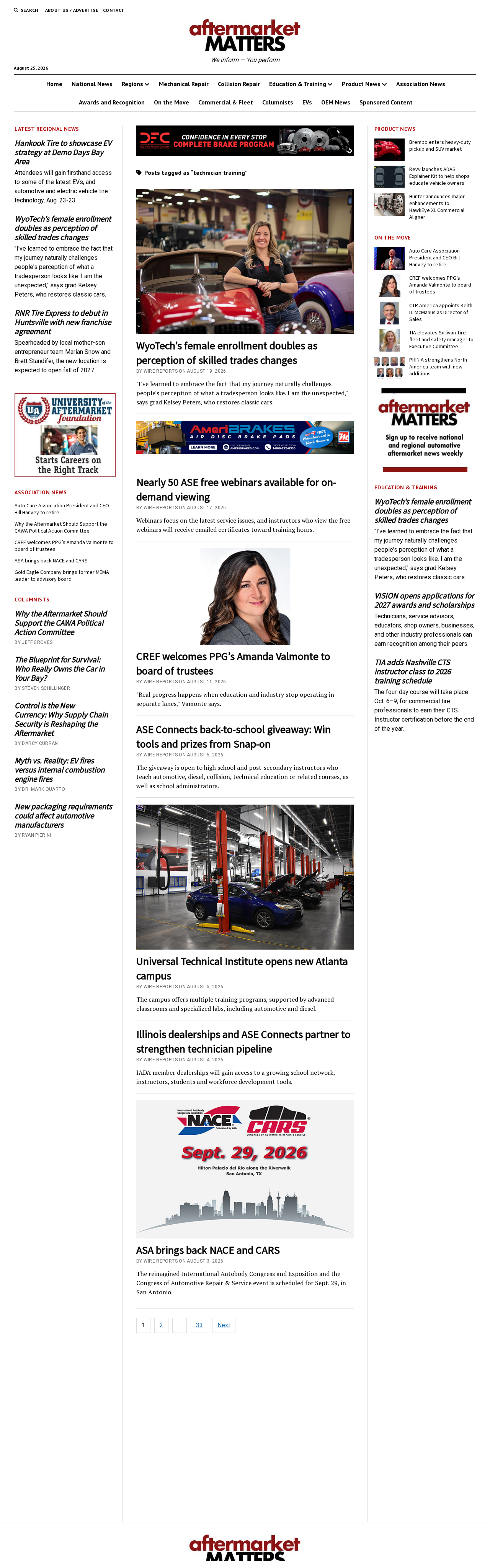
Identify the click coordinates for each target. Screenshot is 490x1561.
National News (92, 84)
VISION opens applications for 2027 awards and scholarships (424, 600)
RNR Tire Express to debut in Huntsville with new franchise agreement (63, 322)
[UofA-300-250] (65, 475)
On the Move (171, 102)
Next (223, 1325)
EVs (307, 102)
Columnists (277, 102)
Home (54, 84)
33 (199, 1325)
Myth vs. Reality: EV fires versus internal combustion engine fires (60, 770)
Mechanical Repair (184, 84)
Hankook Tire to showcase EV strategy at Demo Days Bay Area (63, 152)
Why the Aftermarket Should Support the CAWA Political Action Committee (61, 527)
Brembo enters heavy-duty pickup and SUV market (440, 145)
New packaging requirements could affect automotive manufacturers (63, 815)
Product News (361, 84)
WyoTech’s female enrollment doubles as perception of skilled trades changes (63, 228)
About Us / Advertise (71, 10)
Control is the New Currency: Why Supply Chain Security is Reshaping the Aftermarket (61, 719)
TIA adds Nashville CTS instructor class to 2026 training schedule (412, 671)
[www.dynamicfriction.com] (245, 154)
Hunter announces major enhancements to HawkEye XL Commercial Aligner (437, 206)
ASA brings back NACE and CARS (51, 560)
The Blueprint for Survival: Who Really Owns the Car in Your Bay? (60, 669)
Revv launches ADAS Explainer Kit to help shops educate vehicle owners (439, 176)
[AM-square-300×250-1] (424, 470)
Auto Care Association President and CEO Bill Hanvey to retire (62, 509)
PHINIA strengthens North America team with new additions (438, 366)
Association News (420, 84)
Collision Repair (239, 84)
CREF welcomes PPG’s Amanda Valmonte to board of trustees (64, 545)
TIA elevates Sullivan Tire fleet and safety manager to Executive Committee (441, 339)
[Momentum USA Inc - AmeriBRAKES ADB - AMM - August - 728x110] (245, 451)
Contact (114, 10)
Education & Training (297, 84)
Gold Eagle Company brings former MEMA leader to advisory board (62, 575)
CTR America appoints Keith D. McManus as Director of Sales (440, 312)
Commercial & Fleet (225, 102)
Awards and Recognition (112, 102)
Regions (132, 84)
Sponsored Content (386, 102)
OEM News (335, 102)
